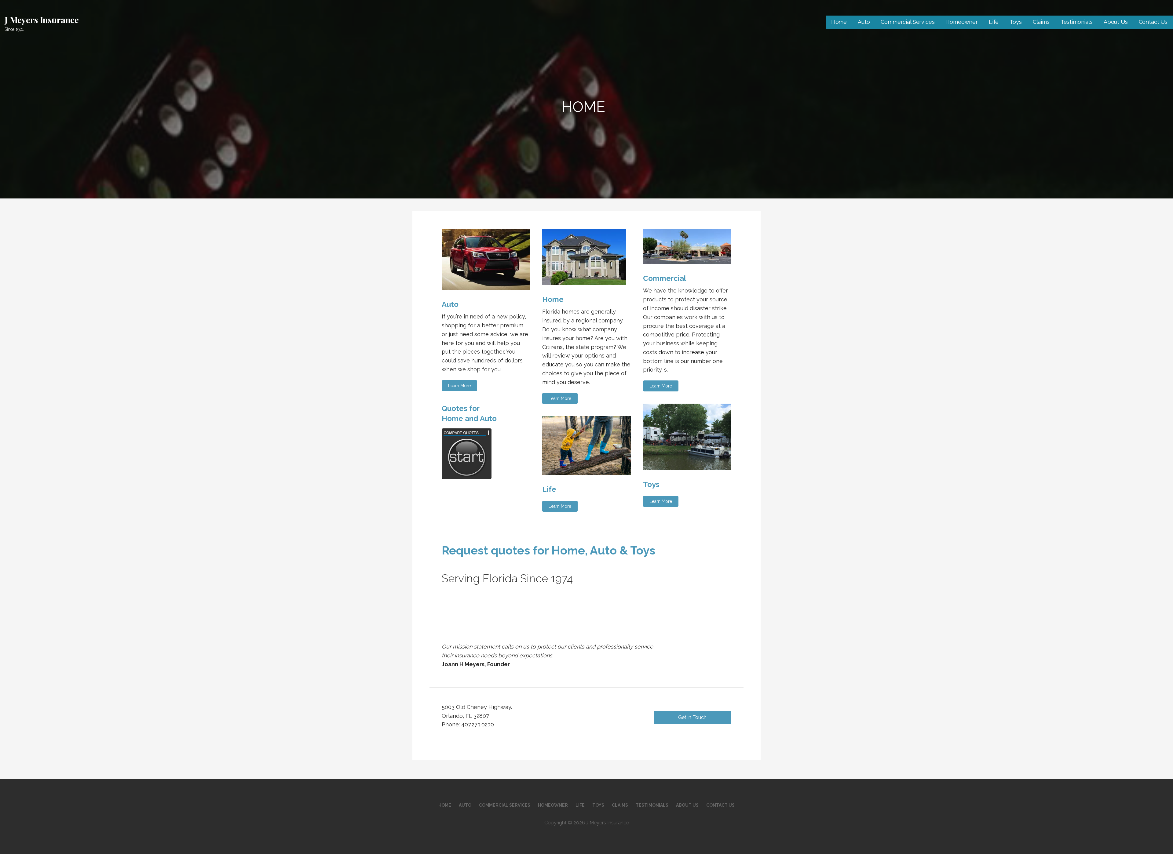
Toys (1015, 22)
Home (839, 22)
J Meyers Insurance (42, 19)
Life (994, 22)
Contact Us (1153, 22)
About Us (1116, 22)
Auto (864, 22)
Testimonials (1077, 22)
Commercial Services (907, 22)
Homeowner (961, 22)
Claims (1041, 22)
